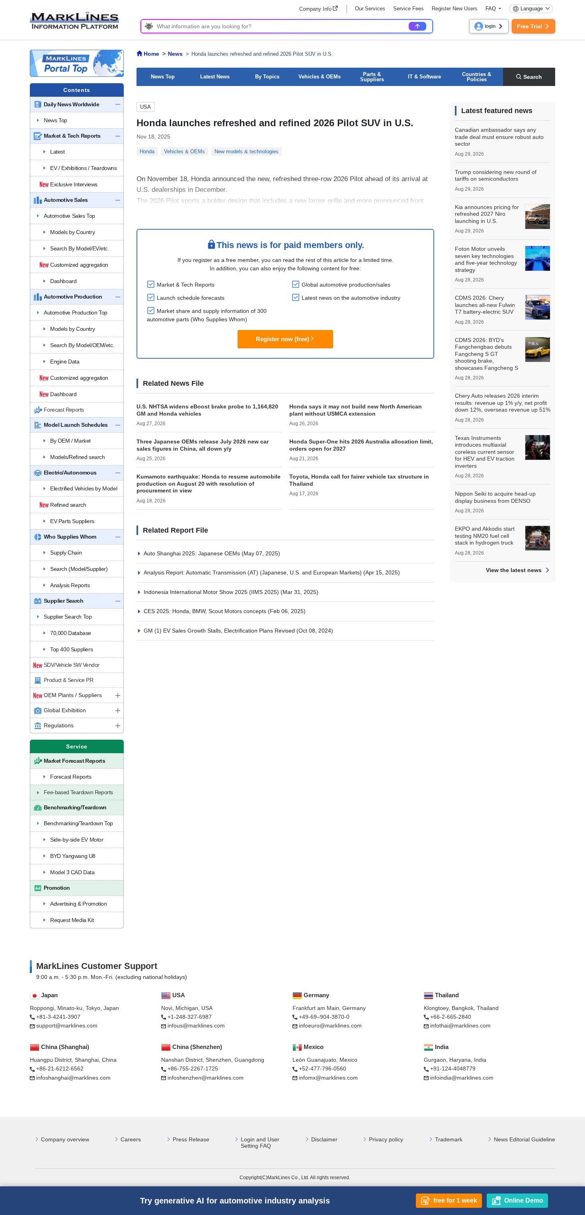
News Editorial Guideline (524, 1139)
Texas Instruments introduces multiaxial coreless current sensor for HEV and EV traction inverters (485, 452)
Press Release (191, 1139)
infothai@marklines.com (460, 1025)
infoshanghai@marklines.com (73, 1077)
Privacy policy (386, 1139)
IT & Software (424, 77)
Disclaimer (324, 1139)
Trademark (448, 1139)
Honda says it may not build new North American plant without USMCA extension (355, 410)
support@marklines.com (67, 1025)
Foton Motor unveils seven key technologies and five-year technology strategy (486, 259)
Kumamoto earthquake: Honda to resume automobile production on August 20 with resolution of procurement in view (208, 483)
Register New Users (455, 9)
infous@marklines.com (196, 1025)
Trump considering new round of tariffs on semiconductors (495, 175)
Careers (131, 1139)
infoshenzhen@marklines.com (206, 1077)
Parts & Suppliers (372, 76)
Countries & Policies (476, 76)
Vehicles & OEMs (319, 77)
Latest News (215, 77)
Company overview (65, 1139)
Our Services (370, 9)
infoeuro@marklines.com (330, 1025)
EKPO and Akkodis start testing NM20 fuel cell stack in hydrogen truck (485, 535)
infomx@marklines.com (328, 1077)
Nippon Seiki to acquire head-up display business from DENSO (495, 497)
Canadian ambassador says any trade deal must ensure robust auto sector (499, 137)
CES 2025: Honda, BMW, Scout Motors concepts (206, 611)
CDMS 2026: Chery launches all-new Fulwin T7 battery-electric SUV (485, 305)
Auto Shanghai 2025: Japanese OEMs (193, 553)
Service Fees (408, 9)
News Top (163, 77)
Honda (147, 151)
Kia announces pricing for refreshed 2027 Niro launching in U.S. (487, 214)
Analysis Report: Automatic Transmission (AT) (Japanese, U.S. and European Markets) (253, 572)
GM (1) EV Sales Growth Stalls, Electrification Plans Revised (220, 630)
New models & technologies (246, 151)
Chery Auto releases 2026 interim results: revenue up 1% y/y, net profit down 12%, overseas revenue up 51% (502, 403)
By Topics (267, 77)
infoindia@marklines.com (461, 1077)
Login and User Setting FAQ (260, 1142)
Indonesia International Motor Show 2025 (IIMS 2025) (212, 592)
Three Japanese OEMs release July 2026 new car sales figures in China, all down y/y (202, 445)
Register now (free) (282, 339)
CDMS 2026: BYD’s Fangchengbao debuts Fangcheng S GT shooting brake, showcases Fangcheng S (486, 354)
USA (145, 107)
